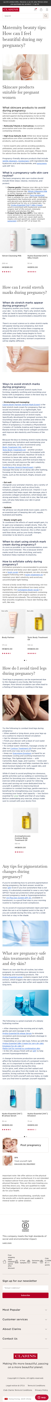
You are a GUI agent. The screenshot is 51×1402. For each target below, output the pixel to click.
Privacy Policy (41, 1390)
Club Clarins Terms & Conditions (17, 1390)
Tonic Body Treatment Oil (14, 450)
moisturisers (23, 161)
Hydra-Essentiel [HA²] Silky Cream (26, 205)
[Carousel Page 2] (26, 660)
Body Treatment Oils (11, 447)
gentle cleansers (9, 161)
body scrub (13, 572)
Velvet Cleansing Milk (37, 191)
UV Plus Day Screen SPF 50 (18, 898)
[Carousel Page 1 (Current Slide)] (24, 660)
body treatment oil (34, 575)
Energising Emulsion (22, 753)
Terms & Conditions (36, 1386)
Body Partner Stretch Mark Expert (17, 467)
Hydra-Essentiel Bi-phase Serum (17, 1033)
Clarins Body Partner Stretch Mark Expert (21, 405)
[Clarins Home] (10, 10)
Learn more (7, 1243)
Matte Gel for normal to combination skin (21, 1048)
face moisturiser (37, 195)
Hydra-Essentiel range (12, 977)
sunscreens (42, 163)
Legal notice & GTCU (15, 1386)
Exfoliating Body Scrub (28, 590)
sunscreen (11, 221)
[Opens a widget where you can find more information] (42, 1398)
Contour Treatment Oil (20, 748)
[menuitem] (35, 9)
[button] (25, 1310)
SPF (9, 888)
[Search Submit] (46, 16)
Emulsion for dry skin (12, 1046)
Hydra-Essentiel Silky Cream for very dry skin (22, 1043)
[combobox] (25, 1399)
